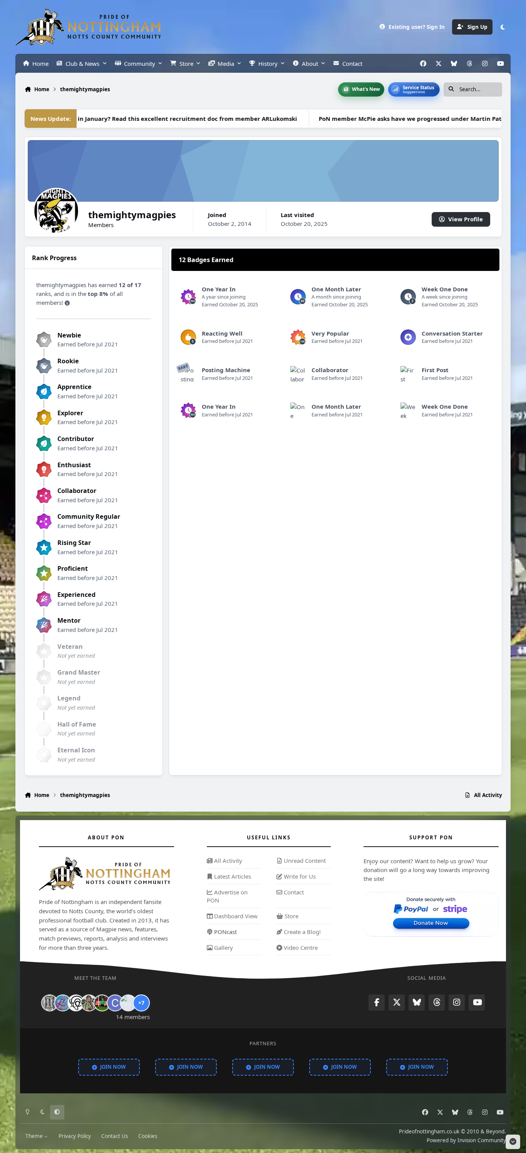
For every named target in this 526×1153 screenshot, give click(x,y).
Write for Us (299, 876)
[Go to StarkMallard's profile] (128, 1002)
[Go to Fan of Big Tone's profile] (88, 1002)
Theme (34, 1136)
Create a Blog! (301, 932)
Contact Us (114, 1136)
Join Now (113, 1066)
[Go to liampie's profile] (102, 1002)
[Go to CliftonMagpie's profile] (115, 1002)
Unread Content (304, 860)
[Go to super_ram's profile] (75, 1002)
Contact (293, 892)
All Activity (227, 860)
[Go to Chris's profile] (49, 1002)
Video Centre (300, 947)
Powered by (466, 1140)
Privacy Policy (75, 1136)
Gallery (223, 947)
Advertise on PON (227, 896)
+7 (141, 1002)
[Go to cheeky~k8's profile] (62, 1002)
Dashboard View (235, 916)
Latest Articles (232, 876)
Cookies (147, 1136)
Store (290, 916)
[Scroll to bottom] (513, 1142)
